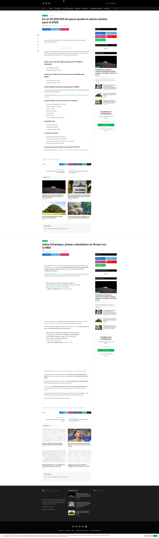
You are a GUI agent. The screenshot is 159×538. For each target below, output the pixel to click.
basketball (51, 407)
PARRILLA (106, 8)
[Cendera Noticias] (79, 3)
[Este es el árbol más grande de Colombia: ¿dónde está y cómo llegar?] (54, 208)
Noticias (97, 67)
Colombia (45, 159)
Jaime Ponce (48, 25)
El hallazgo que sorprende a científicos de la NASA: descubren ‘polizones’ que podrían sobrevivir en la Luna (53, 196)
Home (43, 12)
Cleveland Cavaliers (72, 326)
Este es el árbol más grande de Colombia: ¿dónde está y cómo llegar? (52, 217)
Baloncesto (45, 407)
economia (50, 159)
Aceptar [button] (155, 535)
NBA (74, 407)
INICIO (51, 8)
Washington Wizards (51, 267)
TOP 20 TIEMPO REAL (68, 8)
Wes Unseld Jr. (57, 274)
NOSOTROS (58, 8)
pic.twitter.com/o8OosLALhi (53, 340)
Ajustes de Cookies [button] (148, 535)
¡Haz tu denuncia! (111, 3)
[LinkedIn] (38, 44)
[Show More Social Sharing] (70, 29)
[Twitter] (38, 41)
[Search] (116, 8)
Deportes (62, 407)
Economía (45, 15)
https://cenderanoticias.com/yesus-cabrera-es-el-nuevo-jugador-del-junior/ (68, 371)
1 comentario (52, 15)
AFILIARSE (77, 8)
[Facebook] (38, 38)
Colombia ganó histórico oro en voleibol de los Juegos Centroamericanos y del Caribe (53, 465)
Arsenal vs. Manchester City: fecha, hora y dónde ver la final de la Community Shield (52, 444)
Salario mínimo (56, 159)
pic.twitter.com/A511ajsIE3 (62, 287)
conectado (55, 228)
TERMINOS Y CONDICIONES (82, 530)
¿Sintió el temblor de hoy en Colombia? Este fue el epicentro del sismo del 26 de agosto (78, 217)
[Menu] (43, 8)
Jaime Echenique (56, 265)
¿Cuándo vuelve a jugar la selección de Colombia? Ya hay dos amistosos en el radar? (79, 465)
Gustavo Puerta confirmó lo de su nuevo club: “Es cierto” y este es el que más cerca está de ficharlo (79, 445)
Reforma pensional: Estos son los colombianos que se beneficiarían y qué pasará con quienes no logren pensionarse (79, 196)
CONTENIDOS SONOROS (96, 8)
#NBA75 (48, 285)
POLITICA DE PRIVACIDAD (95, 530)
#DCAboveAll (50, 287)
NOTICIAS (84, 8)
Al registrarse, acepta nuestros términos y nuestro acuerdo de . (106, 129)
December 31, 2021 (67, 289)
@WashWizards (74, 285)
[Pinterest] (38, 47)
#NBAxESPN (69, 336)
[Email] (38, 51)
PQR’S (72, 530)
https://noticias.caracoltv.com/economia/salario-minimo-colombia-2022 (71, 150)
